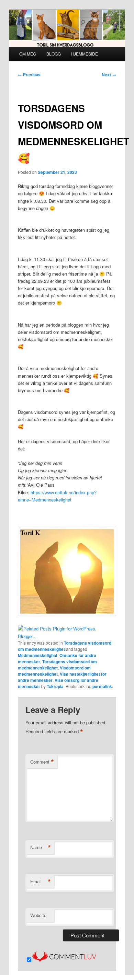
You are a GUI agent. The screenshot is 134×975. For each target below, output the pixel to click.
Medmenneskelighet (37, 655)
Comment (42, 761)
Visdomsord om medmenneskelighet (54, 671)
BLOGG (53, 54)
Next (109, 74)
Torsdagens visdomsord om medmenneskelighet (64, 646)
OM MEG (27, 54)
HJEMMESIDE (84, 54)
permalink (102, 686)
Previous (29, 74)
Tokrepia (55, 686)
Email (40, 881)
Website (38, 915)
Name (40, 847)
